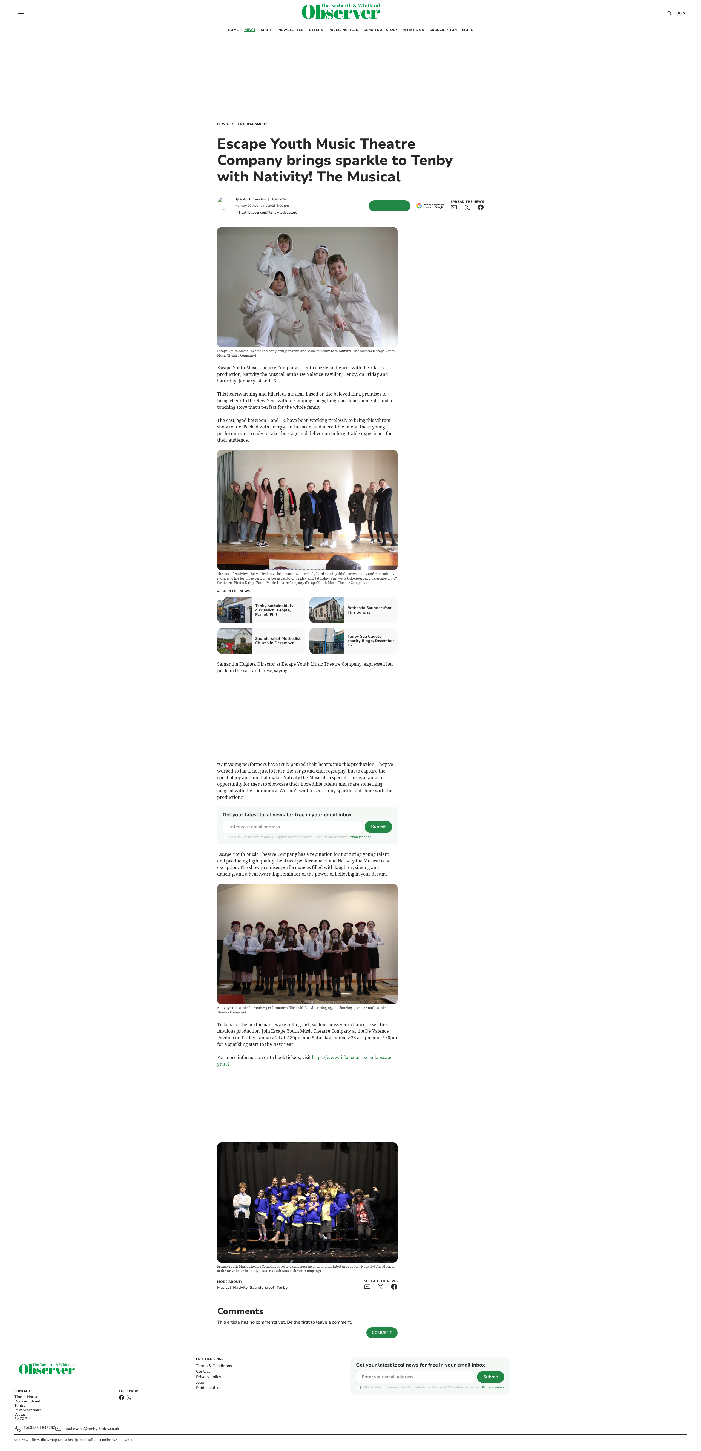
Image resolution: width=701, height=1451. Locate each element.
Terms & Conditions (214, 1365)
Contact (203, 1371)
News (222, 124)
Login (679, 13)
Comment (382, 1332)
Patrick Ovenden (253, 199)
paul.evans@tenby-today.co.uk (91, 1428)
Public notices (208, 1387)
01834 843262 (42, 1428)
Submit (378, 827)
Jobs (200, 1382)
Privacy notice (360, 837)
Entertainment (252, 124)
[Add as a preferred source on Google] (430, 206)
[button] (20, 11)
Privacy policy (208, 1376)
